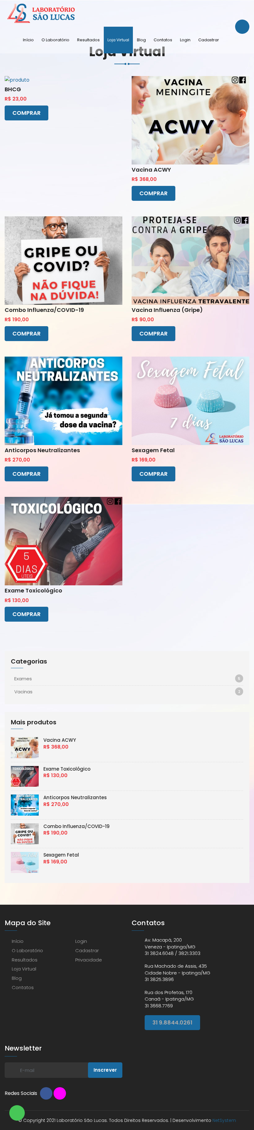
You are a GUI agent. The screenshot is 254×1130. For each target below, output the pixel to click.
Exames (23, 678)
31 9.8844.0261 (172, 1022)
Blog (141, 40)
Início (28, 40)
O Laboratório (55, 40)
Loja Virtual (118, 40)
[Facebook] (46, 1093)
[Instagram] (60, 1093)
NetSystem (224, 1120)
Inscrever (105, 1070)
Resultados (88, 40)
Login (185, 40)
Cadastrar (208, 40)
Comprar (26, 113)
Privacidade (88, 960)
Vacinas (23, 691)
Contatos (163, 40)
